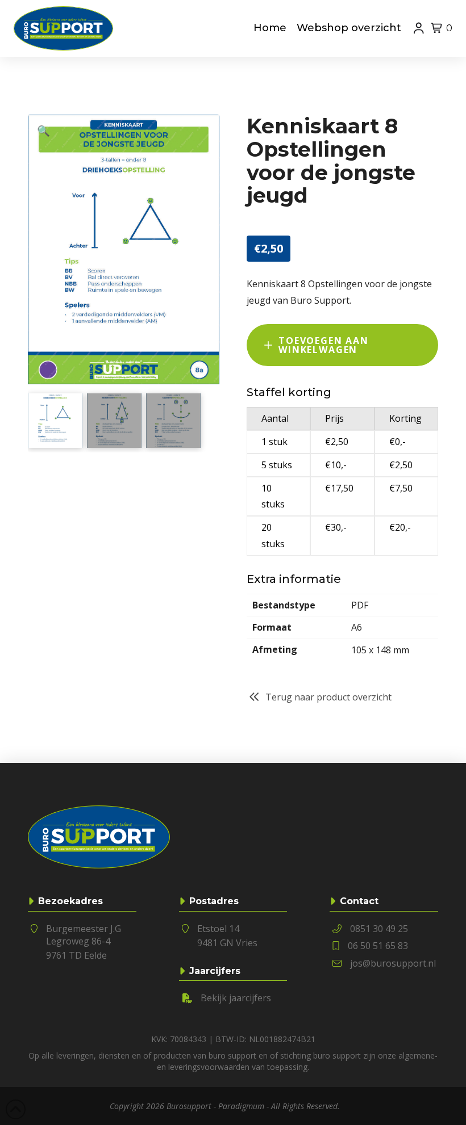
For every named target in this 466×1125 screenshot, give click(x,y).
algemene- (418, 1055)
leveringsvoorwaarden (208, 1066)
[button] (437, 28)
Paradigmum (241, 1106)
